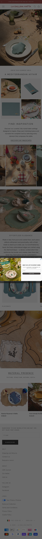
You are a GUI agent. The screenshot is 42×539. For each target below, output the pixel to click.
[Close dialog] (41, 259)
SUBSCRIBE (31, 273)
